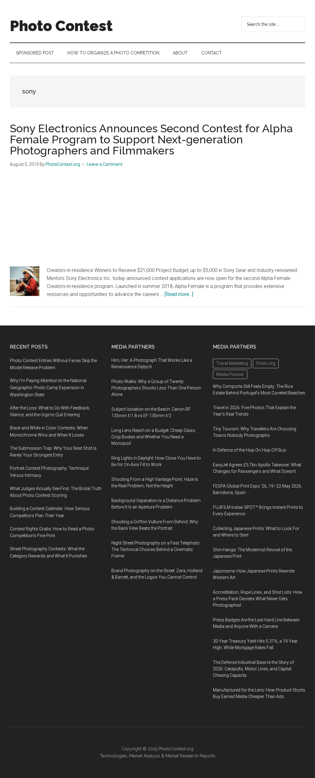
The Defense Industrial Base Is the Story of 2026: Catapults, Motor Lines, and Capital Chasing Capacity (253, 669)
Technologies (113, 755)
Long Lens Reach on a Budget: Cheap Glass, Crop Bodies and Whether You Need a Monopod (153, 437)
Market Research (181, 755)
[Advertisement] (157, 220)
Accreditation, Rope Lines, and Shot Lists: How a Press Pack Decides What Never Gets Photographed (257, 599)
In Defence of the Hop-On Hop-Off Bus (249, 450)
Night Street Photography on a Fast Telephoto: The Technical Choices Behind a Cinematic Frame (155, 549)
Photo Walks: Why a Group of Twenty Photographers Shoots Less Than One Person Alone (156, 388)
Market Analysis (144, 755)
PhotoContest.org (175, 748)
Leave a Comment (104, 164)
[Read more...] (179, 294)
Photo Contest (61, 25)
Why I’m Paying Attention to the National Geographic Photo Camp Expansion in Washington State (48, 387)
